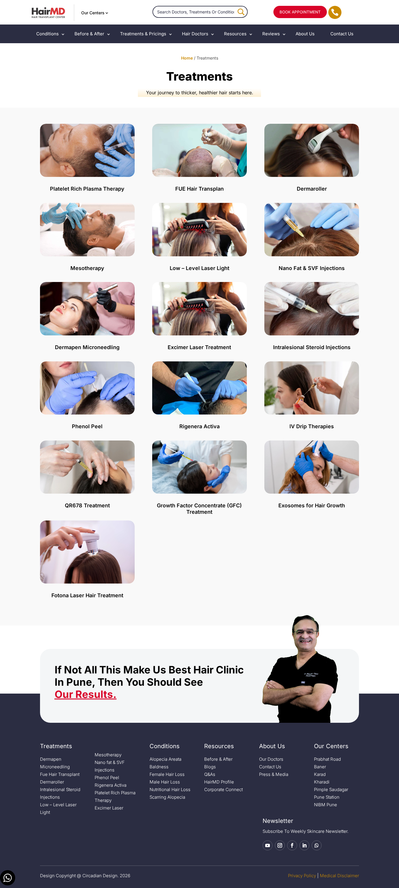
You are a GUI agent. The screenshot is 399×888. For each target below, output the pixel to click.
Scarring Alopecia (167, 797)
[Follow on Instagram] (280, 845)
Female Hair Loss (167, 774)
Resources (235, 33)
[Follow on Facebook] (292, 845)
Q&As (209, 774)
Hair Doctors (195, 33)
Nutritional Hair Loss (170, 789)
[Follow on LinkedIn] (304, 845)
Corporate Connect (223, 789)
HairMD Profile (219, 782)
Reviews (271, 33)
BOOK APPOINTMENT (300, 12)
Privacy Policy (302, 875)
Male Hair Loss (165, 782)
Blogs (210, 766)
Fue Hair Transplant (59, 774)
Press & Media (273, 774)
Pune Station (326, 797)
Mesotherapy (108, 755)
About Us (305, 33)
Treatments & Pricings (143, 33)
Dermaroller (52, 782)
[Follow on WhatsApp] (317, 845)
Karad (320, 774)
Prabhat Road (327, 759)
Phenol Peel (107, 777)
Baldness (159, 766)
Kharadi (321, 782)
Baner (320, 766)
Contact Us (341, 33)
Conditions (47, 33)
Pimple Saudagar (331, 789)
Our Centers (93, 13)
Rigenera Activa (110, 785)
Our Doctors (271, 759)
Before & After (89, 33)
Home (187, 57)
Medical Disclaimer (339, 875)
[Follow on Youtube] (268, 845)
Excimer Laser (109, 808)
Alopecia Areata (165, 759)
